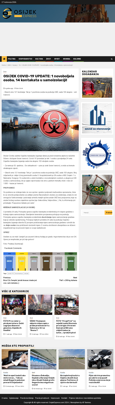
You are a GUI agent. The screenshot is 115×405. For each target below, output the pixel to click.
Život (48, 59)
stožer (26, 273)
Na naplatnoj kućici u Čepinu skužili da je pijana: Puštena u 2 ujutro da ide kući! (70, 379)
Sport (57, 59)
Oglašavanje (14, 398)
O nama (5, 398)
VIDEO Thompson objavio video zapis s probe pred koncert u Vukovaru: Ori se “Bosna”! (39, 325)
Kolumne (77, 59)
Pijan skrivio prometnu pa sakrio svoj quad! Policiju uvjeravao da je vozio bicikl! (99, 379)
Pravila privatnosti (42, 398)
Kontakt (64, 398)
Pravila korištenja (26, 398)
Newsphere (75, 402)
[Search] (111, 59)
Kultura (39, 59)
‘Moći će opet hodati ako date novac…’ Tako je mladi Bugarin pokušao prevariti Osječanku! (14, 379)
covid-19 (10, 273)
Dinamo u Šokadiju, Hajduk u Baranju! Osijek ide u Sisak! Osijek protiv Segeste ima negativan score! (43, 380)
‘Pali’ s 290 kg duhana (68, 279)
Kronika (66, 59)
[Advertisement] (57, 39)
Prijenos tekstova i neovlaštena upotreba (85, 398)
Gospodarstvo (25, 59)
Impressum (55, 398)
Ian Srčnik (48, 388)
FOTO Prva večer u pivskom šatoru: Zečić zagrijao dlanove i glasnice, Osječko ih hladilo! (13, 325)
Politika (11, 59)
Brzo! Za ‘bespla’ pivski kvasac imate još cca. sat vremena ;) (20, 280)
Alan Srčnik (19, 88)
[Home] (4, 59)
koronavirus (19, 273)
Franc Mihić (44, 334)
